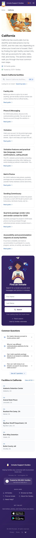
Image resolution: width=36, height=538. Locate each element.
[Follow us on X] (22, 532)
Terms (18, 532)
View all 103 (29, 380)
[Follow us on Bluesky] (25, 532)
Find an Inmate (10, 496)
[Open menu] (33, 3)
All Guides (8, 493)
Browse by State (26, 493)
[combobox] (18, 79)
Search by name (21, 84)
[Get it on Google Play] (18, 518)
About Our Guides (27, 496)
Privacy (12, 532)
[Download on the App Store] (18, 513)
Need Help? (9, 499)
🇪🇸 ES (29, 3)
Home (3, 10)
